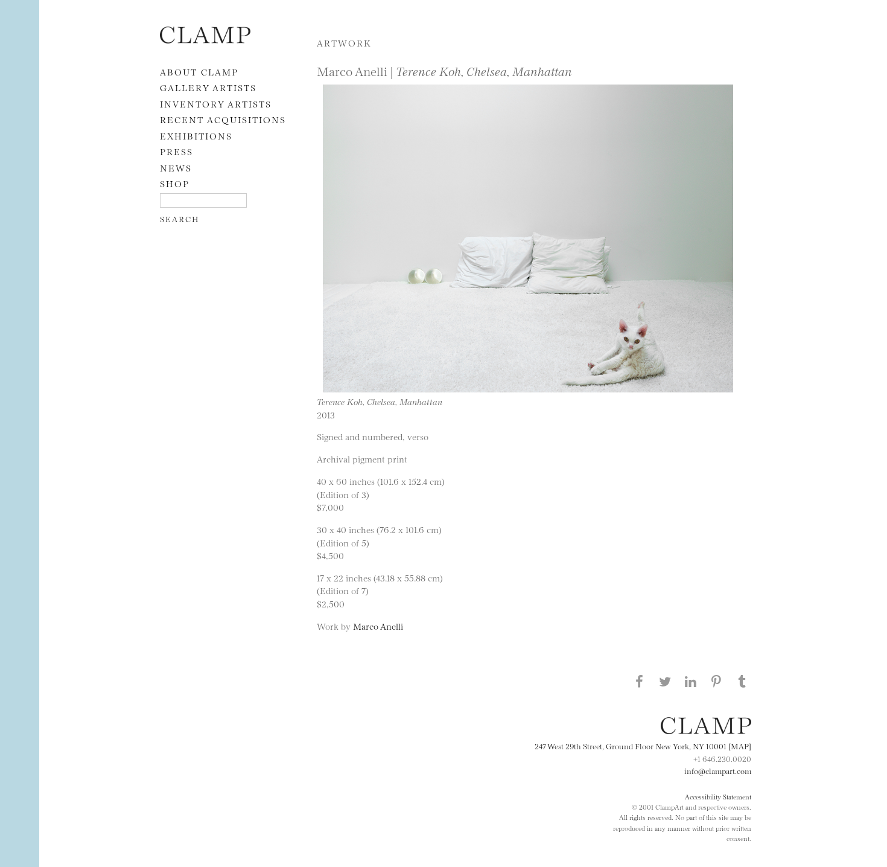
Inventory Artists (216, 103)
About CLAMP (199, 71)
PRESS (176, 151)
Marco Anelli (378, 626)
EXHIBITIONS (196, 135)
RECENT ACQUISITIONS (223, 119)
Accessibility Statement (718, 796)
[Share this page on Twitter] (665, 681)
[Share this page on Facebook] (639, 681)
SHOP (174, 183)
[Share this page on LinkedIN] (691, 681)
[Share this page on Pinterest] (716, 681)
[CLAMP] (205, 39)
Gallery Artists (208, 87)
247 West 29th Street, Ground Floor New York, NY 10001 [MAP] (643, 745)
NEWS (176, 167)
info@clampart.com (717, 770)
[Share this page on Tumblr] (742, 681)
